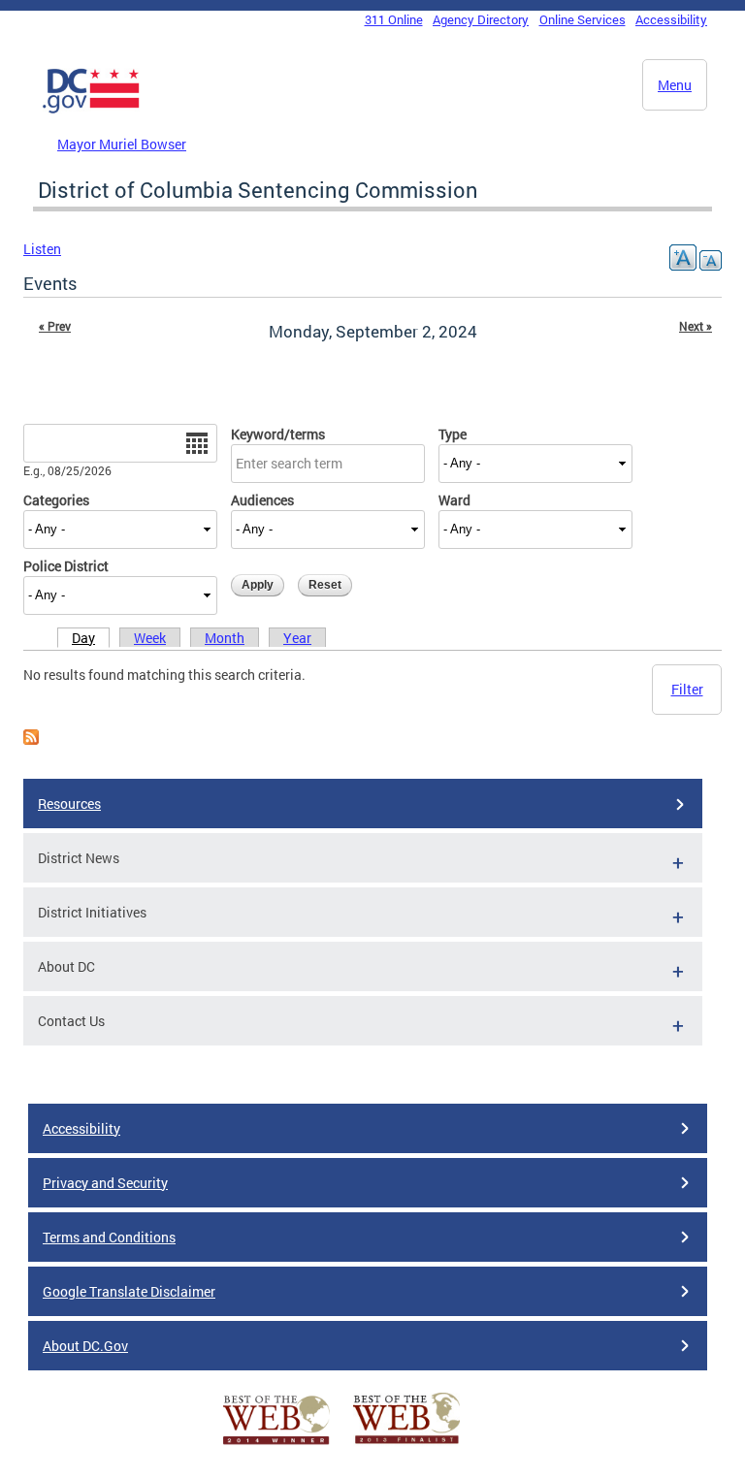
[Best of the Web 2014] (276, 1444)
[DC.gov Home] (91, 109)
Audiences (262, 500)
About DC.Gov (85, 1345)
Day (83, 637)
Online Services (582, 19)
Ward (454, 500)
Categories (56, 500)
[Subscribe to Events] (31, 739)
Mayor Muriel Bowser (121, 144)
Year (297, 637)
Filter (687, 689)
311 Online (394, 19)
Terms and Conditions (109, 1237)
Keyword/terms (278, 434)
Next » (695, 326)
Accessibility (671, 19)
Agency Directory (481, 19)
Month (224, 637)
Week (150, 637)
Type (452, 434)
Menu (675, 85)
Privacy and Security (105, 1183)
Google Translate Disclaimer (129, 1291)
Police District (66, 566)
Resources (69, 803)
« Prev (55, 326)
